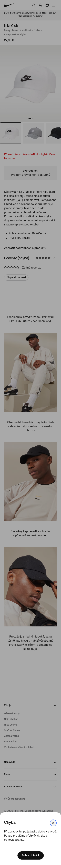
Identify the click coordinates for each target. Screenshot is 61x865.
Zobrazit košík (31, 855)
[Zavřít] (53, 823)
